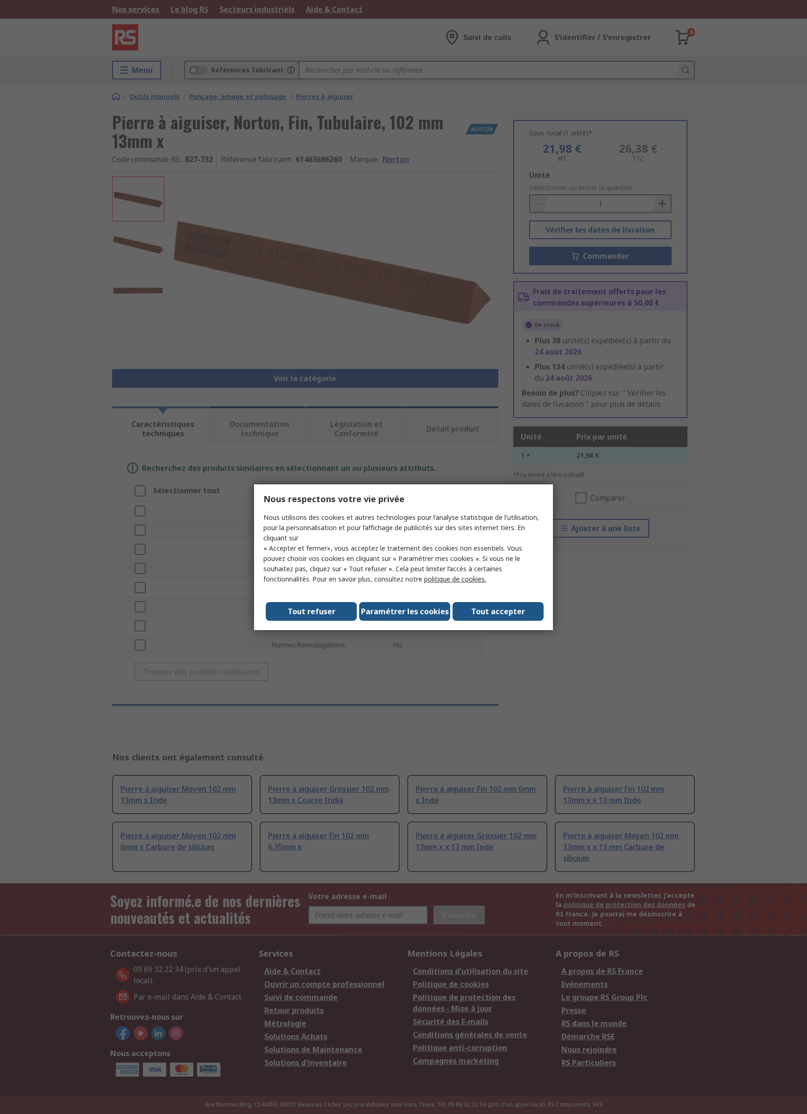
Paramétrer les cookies (405, 611)
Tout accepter (498, 611)
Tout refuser (311, 611)
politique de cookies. (455, 579)
